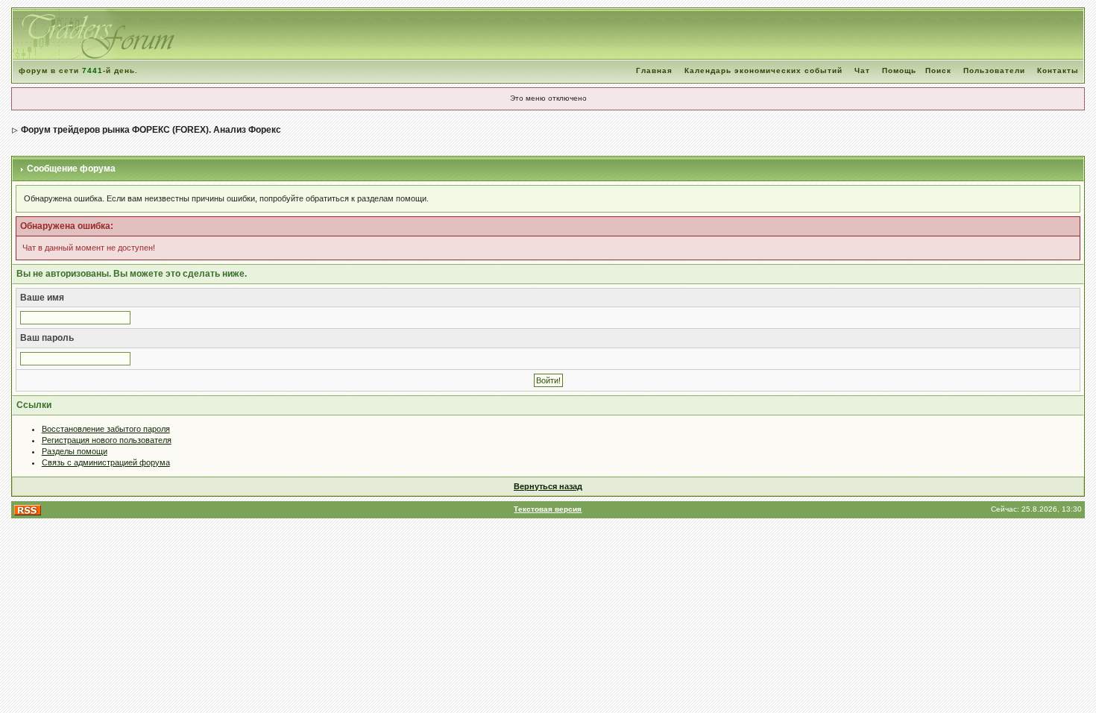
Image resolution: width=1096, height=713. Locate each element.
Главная (654, 70)
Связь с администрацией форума (106, 462)
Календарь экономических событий (763, 70)
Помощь (899, 70)
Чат (862, 70)
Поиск (938, 70)
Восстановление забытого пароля (106, 428)
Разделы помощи (74, 451)
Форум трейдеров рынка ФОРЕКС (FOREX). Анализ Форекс (151, 130)
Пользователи (994, 70)
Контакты (1058, 70)
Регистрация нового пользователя (106, 440)
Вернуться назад (548, 486)
